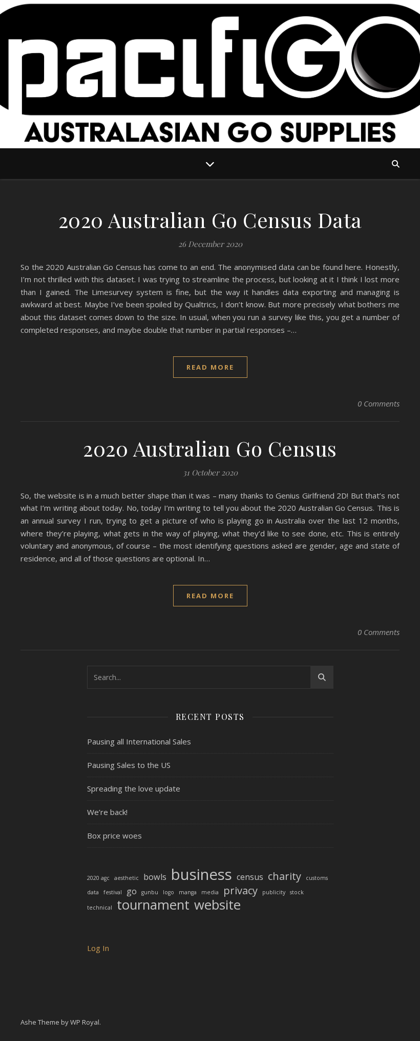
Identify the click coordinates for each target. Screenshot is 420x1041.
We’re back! (107, 812)
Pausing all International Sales (139, 741)
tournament (153, 905)
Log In (98, 948)
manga (188, 892)
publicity (273, 892)
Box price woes (114, 835)
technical (99, 907)
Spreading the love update (133, 788)
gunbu (149, 892)
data (93, 892)
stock (297, 892)
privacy (240, 891)
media (210, 892)
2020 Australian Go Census (210, 448)
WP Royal (84, 1022)
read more (210, 367)
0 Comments (379, 403)
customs (317, 877)
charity (284, 876)
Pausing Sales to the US (129, 765)
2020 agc (98, 877)
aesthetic (126, 877)
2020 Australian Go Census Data (210, 219)
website (217, 905)
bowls (154, 876)
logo (168, 892)
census (250, 876)
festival (112, 892)
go (132, 891)
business (201, 874)
